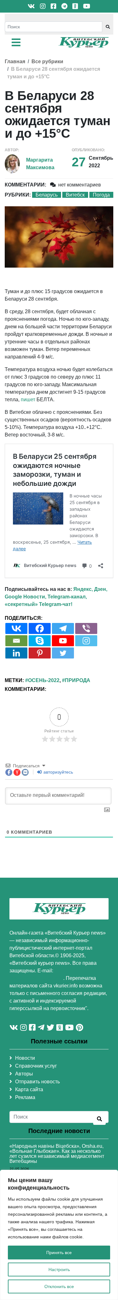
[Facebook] (40, 628)
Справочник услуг (36, 1066)
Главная (15, 61)
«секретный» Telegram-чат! (38, 604)
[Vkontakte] (16, 628)
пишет (28, 399)
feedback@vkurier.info (36, 978)
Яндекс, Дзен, (90, 589)
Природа (77, 680)
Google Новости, (25, 596)
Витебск (75, 194)
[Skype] (40, 640)
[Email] (16, 640)
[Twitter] (63, 652)
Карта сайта (29, 1089)
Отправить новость (37, 1081)
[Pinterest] (40, 652)
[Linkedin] (16, 652)
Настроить (59, 1269)
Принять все (59, 1252)
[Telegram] (63, 628)
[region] (59, 1235)
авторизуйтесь (57, 772)
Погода (101, 194)
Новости (25, 1058)
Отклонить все (59, 1286)
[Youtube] (63, 640)
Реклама (25, 1097)
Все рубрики (47, 61)
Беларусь (47, 194)
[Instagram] (86, 640)
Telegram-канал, (67, 596)
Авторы (24, 1073)
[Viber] (86, 628)
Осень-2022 (43, 680)
